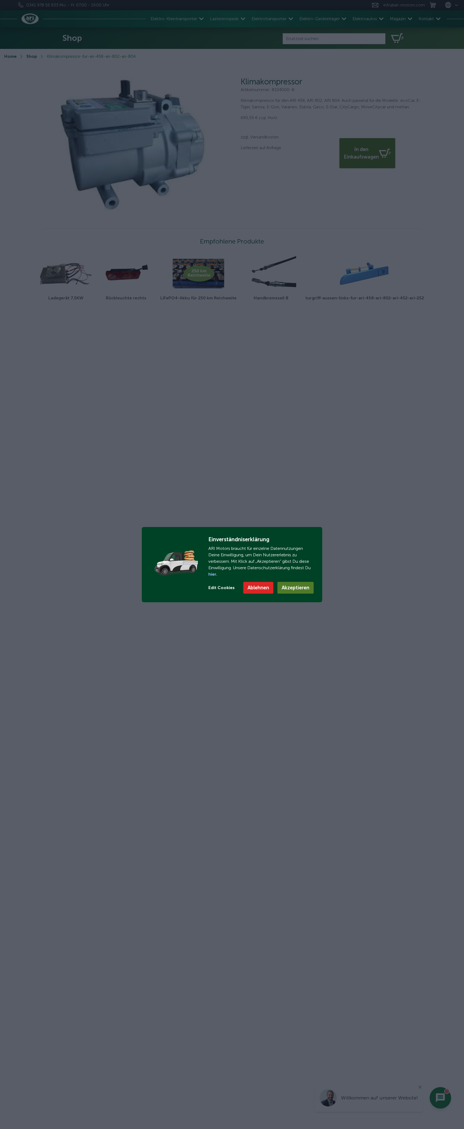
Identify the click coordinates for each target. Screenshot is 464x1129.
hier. (212, 574)
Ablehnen (258, 588)
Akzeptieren (295, 588)
